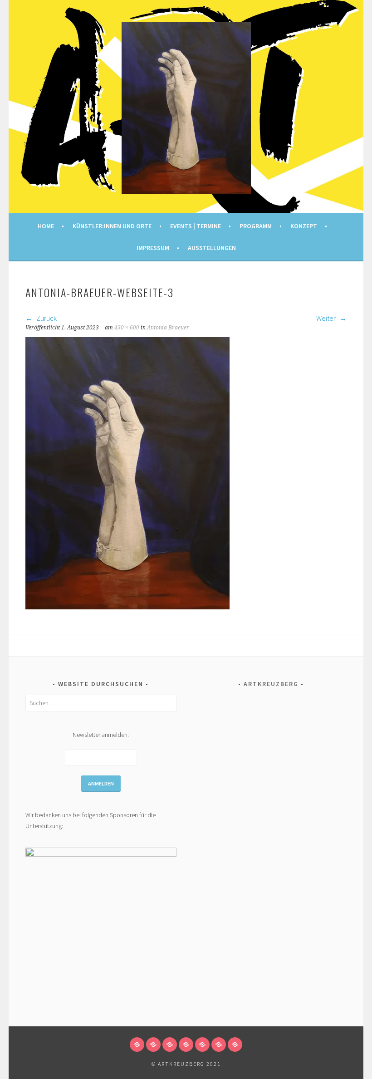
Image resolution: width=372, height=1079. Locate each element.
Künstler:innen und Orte (112, 226)
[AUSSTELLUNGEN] (235, 1044)
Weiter (326, 318)
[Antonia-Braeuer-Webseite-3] (127, 606)
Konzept (303, 226)
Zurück (46, 318)
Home (46, 226)
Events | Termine (195, 226)
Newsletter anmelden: (101, 735)
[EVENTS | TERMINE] (169, 1044)
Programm (256, 226)
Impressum (153, 248)
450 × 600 (126, 327)
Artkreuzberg (271, 684)
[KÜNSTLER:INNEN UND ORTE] (153, 1044)
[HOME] (137, 1044)
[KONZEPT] (202, 1044)
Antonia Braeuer (168, 327)
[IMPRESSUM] (218, 1044)
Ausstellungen (212, 248)
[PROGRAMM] (186, 1044)
